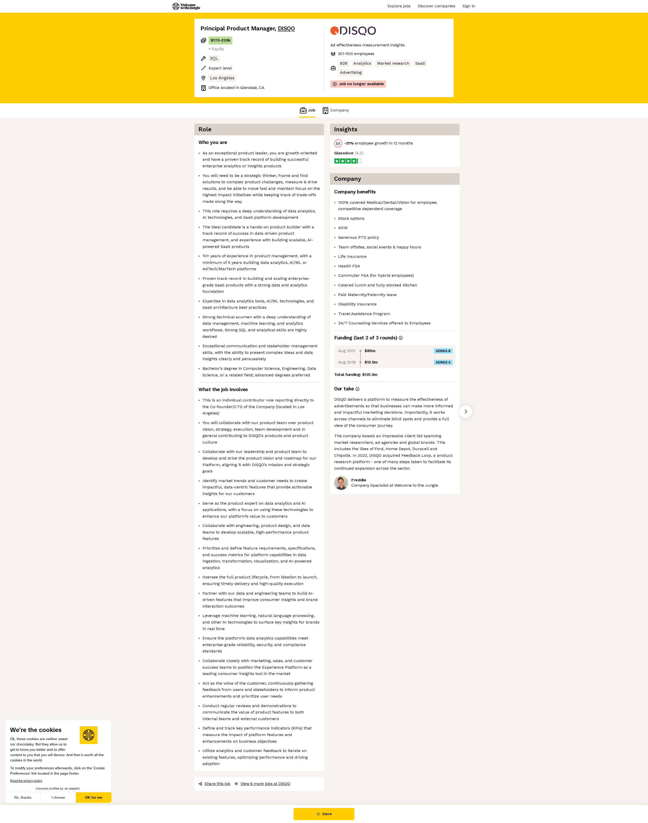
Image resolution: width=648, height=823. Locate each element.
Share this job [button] (217, 783)
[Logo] (186, 6)
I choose (58, 797)
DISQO (286, 28)
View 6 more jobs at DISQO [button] (265, 783)
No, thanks (22, 797)
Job (311, 110)
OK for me (93, 797)
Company (339, 110)
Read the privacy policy (26, 781)
